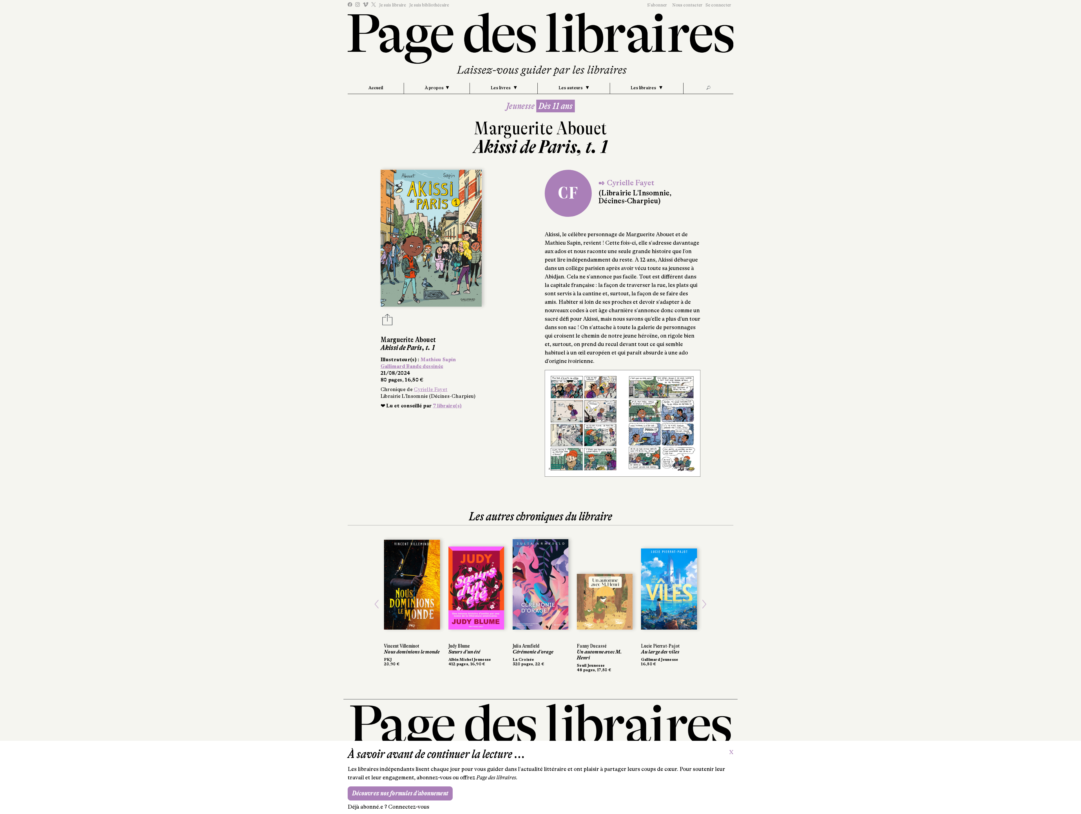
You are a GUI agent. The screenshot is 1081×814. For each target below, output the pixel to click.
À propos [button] (434, 87)
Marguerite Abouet (540, 128)
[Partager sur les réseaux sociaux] (387, 321)
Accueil (375, 87)
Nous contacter (687, 5)
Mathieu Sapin (438, 359)
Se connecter (718, 5)
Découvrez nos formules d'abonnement (400, 793)
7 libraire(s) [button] (447, 406)
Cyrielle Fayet (430, 389)
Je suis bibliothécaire (429, 5)
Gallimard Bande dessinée (412, 366)
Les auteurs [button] (571, 87)
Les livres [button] (501, 87)
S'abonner (657, 5)
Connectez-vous (408, 807)
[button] (377, 604)
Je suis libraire (392, 5)
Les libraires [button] (644, 87)
